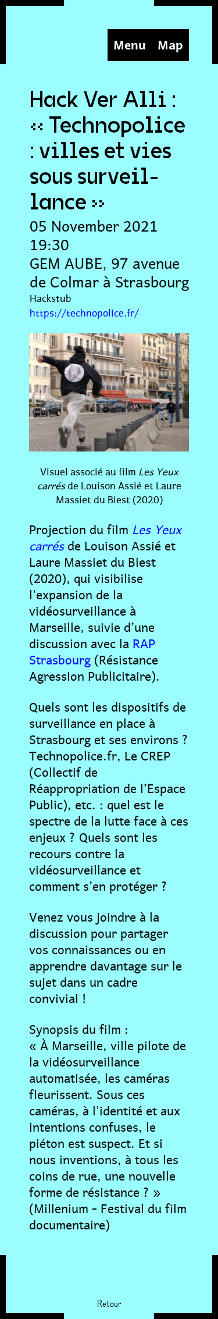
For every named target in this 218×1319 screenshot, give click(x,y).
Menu (129, 43)
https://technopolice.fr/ (84, 312)
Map (170, 43)
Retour (109, 1304)
